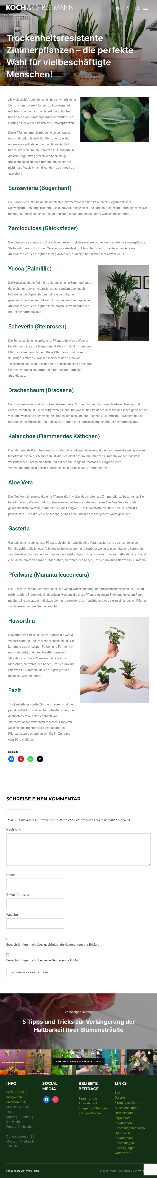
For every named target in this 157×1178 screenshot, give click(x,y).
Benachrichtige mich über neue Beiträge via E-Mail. (43, 960)
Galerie (120, 1097)
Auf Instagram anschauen (78, 1061)
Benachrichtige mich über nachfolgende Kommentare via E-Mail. (52, 944)
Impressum (122, 1118)
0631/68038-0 (16, 1092)
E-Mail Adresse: (17, 895)
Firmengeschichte (127, 1103)
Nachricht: (13, 829)
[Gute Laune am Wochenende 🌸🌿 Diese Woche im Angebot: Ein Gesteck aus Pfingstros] (140, 1062)
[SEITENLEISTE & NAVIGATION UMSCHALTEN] (147, 8)
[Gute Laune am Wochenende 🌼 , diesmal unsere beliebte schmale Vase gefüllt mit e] (38, 1062)
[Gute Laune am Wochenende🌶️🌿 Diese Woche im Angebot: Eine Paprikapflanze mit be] (114, 1062)
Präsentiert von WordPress (22, 1170)
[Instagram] (127, 8)
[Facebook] (117, 8)
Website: (12, 914)
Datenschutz (124, 1113)
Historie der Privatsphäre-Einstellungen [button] (124, 1138)
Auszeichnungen (126, 1108)
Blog (118, 1092)
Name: (11, 875)
